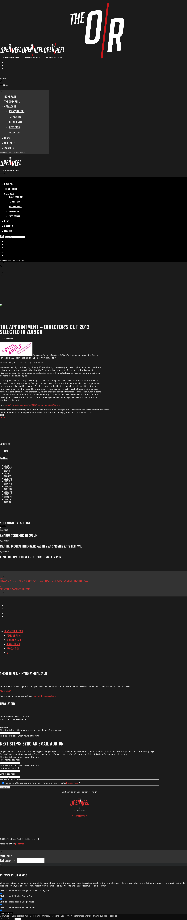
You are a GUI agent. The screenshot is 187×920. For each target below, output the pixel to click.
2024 (6, 471)
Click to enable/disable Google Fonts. (17, 896)
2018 (6, 486)
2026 (6, 465)
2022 (6, 476)
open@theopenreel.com (45, 696)
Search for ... (10, 860)
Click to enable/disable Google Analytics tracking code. (25, 890)
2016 (6, 491)
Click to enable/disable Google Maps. (17, 901)
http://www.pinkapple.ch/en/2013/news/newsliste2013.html (32, 405)
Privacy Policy (72, 783)
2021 (6, 478)
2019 (6, 483)
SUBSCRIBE (5, 787)
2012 (6, 502)
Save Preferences (6, 913)
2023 (6, 473)
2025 (6, 468)
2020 (6, 481)
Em (1, 417)
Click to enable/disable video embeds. (17, 907)
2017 (6, 489)
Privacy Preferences (7, 919)
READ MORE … (6, 691)
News (6, 451)
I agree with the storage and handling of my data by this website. (42, 783)
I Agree (18, 919)
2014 (6, 496)
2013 (6, 499)
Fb (3, 417)
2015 (6, 494)
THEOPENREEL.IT (79, 816)
